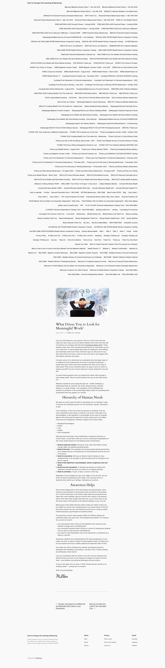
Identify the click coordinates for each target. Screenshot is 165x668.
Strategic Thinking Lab (112, 235)
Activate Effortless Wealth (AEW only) (77, 188)
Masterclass (81, 214)
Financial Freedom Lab (130, 197)
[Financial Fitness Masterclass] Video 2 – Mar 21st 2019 (53, 20)
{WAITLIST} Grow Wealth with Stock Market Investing (90, 179)
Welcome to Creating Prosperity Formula (92, 261)
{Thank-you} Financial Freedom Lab (84, 154)
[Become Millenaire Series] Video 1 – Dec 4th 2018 (82, 7)
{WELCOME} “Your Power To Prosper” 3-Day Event (79, 184)
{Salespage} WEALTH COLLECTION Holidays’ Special (59, 128)
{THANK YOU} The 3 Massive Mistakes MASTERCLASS (118, 145)
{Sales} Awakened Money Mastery (96, 106)
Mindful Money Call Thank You (113, 214)
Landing (115, 210)
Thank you (116, 240)
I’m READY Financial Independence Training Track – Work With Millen (70, 210)
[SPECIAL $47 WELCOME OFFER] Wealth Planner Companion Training (55, 41)
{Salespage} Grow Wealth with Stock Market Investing (119, 115)
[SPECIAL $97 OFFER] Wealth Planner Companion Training (102, 41)
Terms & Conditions (74, 240)
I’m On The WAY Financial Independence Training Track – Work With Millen (111, 205)
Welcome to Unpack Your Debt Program (74, 270)
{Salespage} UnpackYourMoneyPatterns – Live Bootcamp (117, 123)
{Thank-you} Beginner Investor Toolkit (56, 154)
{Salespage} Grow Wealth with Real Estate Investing (79, 115)
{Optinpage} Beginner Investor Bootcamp (91, 102)
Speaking (98, 235)
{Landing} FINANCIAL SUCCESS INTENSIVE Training (119, 76)
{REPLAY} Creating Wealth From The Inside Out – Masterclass (60, 106)
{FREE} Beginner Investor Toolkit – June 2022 (94, 67)
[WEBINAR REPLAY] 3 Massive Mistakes (123, 46)
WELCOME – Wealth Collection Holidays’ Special (121, 257)
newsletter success (131, 223)
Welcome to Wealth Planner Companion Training (107, 270)
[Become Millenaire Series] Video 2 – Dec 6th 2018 (120, 7)
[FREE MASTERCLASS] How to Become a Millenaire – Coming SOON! (56, 33)
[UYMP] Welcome (131, 41)
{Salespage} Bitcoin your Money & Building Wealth (89, 110)
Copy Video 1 (133, 192)
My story (86, 223)
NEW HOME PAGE (115, 223)
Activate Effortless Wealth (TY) (127, 188)
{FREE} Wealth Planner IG (129, 72)
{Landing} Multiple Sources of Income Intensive (92, 89)
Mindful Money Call (94, 214)
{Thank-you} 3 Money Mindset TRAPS (95, 149)
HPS (81, 205)
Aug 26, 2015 (59, 332)
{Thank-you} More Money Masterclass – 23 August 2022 (53, 171)
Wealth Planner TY (94, 248)
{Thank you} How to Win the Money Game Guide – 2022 (75, 141)
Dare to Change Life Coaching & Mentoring (45, 3)
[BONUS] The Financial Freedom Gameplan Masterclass (63, 16)
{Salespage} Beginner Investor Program (56, 110)
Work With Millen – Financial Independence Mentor (85, 274)
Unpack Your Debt (81, 244)
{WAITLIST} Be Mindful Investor (98, 175)
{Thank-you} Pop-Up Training (127, 171)
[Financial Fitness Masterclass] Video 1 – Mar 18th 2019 (118, 16)
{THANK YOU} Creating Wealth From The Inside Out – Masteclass (83, 136)
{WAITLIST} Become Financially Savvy (124, 175)
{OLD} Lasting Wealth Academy (56, 97)
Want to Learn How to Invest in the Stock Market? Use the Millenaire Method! (59, 248)
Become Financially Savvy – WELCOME (65, 192)
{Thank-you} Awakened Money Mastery (124, 149)
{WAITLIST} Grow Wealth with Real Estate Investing (52, 179)
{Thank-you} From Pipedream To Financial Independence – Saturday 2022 (112, 158)
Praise (129, 231)
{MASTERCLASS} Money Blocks (86, 93)
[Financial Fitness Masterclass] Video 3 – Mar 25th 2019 (94, 20)
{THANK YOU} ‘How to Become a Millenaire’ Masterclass (48, 132)
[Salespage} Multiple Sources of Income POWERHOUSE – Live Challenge (68, 37)
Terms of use (87, 240)
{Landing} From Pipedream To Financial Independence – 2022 (116, 80)
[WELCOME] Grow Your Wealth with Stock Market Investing (67, 59)
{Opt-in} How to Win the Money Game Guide (94, 97)
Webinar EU (133, 248)
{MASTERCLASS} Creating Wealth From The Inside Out (53, 93)
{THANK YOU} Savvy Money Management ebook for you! (77, 145)
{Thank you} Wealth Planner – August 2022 (64, 149)
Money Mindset (132, 218)
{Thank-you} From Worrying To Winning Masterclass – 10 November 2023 (81, 166)
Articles (46, 192)
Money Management (66, 218)
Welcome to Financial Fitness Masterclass (123, 261)
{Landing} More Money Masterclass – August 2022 (56, 89)
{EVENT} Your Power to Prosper (126, 63)
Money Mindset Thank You (72, 223)
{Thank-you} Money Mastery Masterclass (123, 166)
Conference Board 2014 (94, 345)
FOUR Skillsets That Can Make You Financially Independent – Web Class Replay (110, 201)
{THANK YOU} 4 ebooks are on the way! (84, 132)
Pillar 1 (102, 231)
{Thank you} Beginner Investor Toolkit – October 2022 (119, 132)
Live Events (70, 214)
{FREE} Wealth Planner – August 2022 (77, 72)
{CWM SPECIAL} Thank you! (103, 63)
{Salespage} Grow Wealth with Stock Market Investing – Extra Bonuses (72, 119)
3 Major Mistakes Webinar (108, 184)
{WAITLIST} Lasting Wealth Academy (125, 179)
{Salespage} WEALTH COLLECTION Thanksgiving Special (100, 128)
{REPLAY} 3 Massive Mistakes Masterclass (123, 102)
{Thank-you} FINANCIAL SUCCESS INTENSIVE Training (118, 154)
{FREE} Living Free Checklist (52, 72)
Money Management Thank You (86, 218)
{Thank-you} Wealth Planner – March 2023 (42, 175)
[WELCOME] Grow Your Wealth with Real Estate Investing (117, 54)
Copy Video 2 (43, 197)
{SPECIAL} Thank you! (130, 128)
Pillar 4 (122, 231)
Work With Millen (132, 270)
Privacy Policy (41, 235)
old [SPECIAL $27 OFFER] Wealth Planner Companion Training (70, 227)
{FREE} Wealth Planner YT (51, 76)
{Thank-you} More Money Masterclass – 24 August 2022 (95, 171)
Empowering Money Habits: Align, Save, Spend (102, 197)
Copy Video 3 (54, 197)
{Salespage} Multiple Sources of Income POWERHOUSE (118, 119)
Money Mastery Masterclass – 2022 (112, 218)
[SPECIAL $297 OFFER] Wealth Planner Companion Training (117, 37)
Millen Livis (71, 332)
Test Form (97, 240)
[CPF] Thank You (91, 16)
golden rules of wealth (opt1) (68, 205)
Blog (124, 192)
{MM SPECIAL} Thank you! (128, 93)
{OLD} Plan (73, 97)
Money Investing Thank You (47, 218)
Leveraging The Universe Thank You (51, 214)
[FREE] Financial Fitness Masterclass (95, 33)
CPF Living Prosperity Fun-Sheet (72, 197)
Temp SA (62, 240)
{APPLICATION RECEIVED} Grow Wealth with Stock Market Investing (114, 59)
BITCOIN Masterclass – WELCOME (93, 192)
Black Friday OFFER (114, 192)
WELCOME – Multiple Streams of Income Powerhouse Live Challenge (77, 257)
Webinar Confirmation (119, 248)
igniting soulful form (103, 210)
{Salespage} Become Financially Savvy (124, 106)
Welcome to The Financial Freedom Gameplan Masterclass (117, 266)
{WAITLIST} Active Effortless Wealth (72, 175)
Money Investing (132, 214)
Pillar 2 (108, 231)
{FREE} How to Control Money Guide (125, 67)
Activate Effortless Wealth (128, 184)
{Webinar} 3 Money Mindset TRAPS (46, 184)
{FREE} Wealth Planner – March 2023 (105, 72)
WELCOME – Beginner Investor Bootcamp (53, 253)
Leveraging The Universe (129, 210)
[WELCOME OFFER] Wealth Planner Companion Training (76, 50)
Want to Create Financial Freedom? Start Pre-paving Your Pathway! (114, 244)
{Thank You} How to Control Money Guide (123, 136)
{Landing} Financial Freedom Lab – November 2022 (80, 76)
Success (54, 240)
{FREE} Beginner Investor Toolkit (65, 67)
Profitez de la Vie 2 (68, 235)
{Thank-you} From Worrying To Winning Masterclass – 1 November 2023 (112, 162)
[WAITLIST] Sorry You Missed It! (71, 46)
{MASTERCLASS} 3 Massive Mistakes (124, 89)
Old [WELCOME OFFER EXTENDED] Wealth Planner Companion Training (55, 231)
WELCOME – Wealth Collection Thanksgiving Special (57, 261)
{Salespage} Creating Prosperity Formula (123, 110)
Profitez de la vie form (85, 235)
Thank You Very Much (130, 240)
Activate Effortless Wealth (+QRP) (50, 188)
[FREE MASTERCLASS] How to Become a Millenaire (120, 28)
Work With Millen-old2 (130, 274)
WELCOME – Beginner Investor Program (84, 253)
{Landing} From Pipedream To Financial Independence (73, 80)
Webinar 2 (106, 248)
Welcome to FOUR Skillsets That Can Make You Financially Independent (69, 266)
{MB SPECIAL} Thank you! (108, 93)
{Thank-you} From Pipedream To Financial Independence (63, 158)
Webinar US (32, 253)
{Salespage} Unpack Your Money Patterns (80, 123)
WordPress (39, 658)
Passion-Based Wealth (89, 231)
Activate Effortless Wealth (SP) (103, 188)
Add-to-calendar (36, 192)
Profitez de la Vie (54, 235)
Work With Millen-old (113, 274)
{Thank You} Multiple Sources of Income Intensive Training (117, 141)
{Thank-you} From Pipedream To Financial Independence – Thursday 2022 (58, 162)
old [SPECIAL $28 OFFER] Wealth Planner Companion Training (116, 227)
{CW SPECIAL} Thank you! (82, 63)
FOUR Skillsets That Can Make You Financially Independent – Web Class (54, 201)
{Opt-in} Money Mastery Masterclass (125, 97)
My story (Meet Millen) (99, 223)
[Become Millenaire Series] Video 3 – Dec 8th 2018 (84, 11)
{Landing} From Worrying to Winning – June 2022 (66, 85)
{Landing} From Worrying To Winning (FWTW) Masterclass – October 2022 (111, 85)
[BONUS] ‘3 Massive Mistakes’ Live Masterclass (121, 11)
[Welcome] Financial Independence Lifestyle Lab (78, 54)
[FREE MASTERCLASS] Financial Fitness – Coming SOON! (75, 24)
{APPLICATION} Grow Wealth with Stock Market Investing (51, 63)
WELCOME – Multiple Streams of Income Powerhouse (119, 253)
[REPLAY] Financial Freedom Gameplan (124, 33)
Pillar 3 (115, 231)
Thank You (107, 240)
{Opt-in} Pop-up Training (66, 102)
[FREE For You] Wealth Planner (127, 20)
